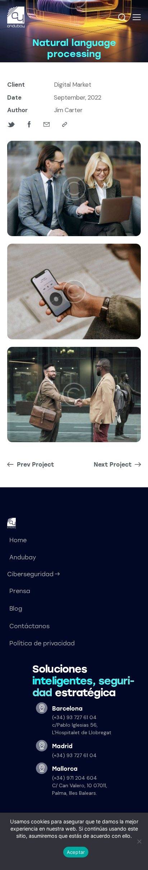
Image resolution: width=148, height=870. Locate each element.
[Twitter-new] (11, 124)
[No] (139, 841)
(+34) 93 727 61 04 (74, 717)
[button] (137, 17)
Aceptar (76, 852)
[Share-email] (46, 124)
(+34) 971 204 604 (74, 778)
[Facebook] (29, 124)
